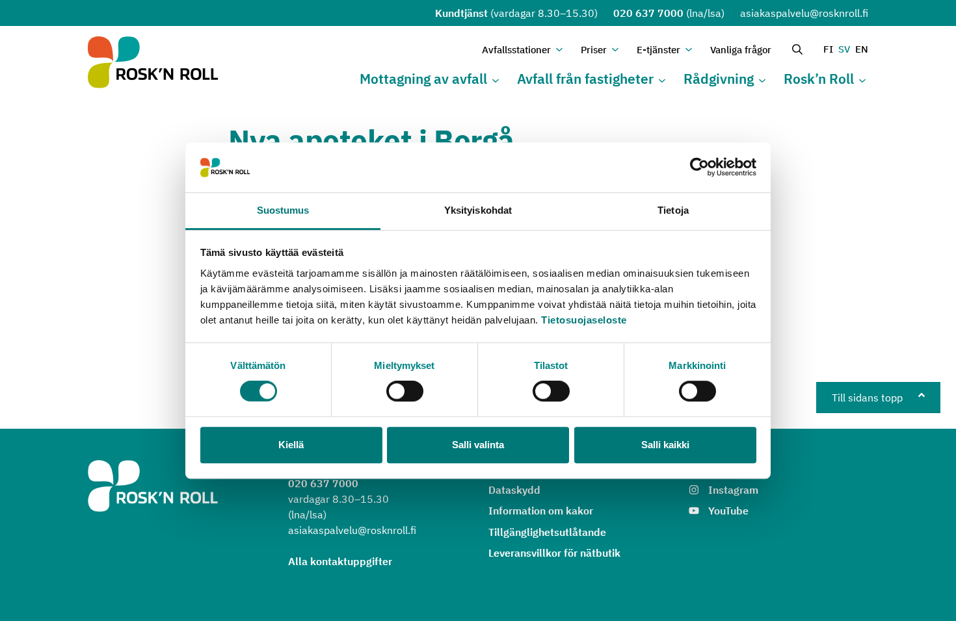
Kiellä (291, 444)
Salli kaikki (665, 444)
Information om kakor (540, 510)
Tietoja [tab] (673, 210)
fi (828, 49)
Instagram (733, 489)
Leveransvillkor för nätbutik (554, 552)
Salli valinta (478, 444)
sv (844, 49)
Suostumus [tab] (283, 210)
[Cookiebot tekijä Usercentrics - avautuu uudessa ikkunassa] (699, 167)
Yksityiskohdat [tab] (478, 210)
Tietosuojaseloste (584, 319)
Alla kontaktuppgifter (340, 561)
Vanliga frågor (740, 50)
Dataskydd (514, 489)
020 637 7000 (648, 12)
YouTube (728, 510)
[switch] (404, 391)
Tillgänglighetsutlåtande (547, 532)
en (861, 49)
